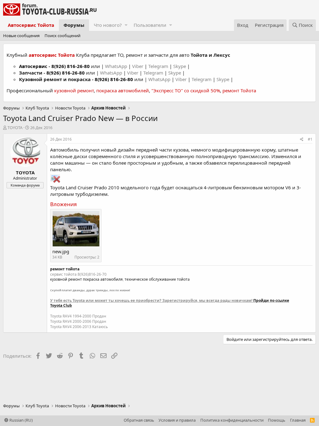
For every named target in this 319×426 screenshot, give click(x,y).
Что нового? (108, 25)
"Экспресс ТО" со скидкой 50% (185, 90)
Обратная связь (139, 420)
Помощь (276, 420)
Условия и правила (177, 420)
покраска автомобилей (122, 90)
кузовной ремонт (74, 90)
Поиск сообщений (62, 35)
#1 (310, 139)
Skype (180, 66)
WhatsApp (116, 66)
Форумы (74, 25)
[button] (126, 25)
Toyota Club (61, 305)
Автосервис (33, 66)
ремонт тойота (64, 269)
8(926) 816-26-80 (70, 66)
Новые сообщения (21, 35)
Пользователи (150, 25)
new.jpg (60, 251)
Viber (137, 66)
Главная (298, 420)
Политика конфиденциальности (232, 420)
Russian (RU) (20, 420)
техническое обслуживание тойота (157, 279)
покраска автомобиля (103, 279)
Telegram (158, 66)
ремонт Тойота (239, 90)
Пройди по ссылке (271, 300)
